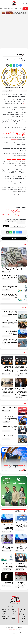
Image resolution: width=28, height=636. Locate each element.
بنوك (25, 244)
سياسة (22, 612)
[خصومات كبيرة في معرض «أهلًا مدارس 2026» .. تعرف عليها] (22, 411)
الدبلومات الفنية (15, 219)
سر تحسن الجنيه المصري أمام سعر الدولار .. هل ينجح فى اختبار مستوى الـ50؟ (14, 269)
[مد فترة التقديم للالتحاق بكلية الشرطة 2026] (22, 439)
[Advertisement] (14, 33)
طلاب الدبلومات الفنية (20, 221)
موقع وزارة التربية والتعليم (10, 221)
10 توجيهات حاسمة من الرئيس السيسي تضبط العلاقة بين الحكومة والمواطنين (10, 418)
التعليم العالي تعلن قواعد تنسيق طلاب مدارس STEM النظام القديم (12, 211)
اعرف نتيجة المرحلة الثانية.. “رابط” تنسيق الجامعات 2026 (12, 215)
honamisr (23, 91)
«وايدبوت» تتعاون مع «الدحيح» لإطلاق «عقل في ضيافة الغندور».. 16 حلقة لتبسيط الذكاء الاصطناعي (7, 547)
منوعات (22, 621)
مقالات (5, 612)
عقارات (24, 353)
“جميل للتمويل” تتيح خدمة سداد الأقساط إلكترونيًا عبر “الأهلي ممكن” (9, 295)
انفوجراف (4, 609)
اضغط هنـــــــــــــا (14, 139)
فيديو (13, 618)
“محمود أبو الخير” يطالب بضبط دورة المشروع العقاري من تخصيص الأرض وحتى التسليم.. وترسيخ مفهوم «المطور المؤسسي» (21, 391)
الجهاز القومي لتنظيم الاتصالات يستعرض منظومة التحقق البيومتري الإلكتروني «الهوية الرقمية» (9, 332)
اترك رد (14, 238)
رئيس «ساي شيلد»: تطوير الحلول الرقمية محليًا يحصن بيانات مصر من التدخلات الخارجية (21, 547)
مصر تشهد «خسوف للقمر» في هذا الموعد (8, 583)
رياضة (13, 609)
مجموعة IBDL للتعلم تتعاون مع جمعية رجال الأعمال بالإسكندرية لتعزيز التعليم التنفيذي (10, 427)
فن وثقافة (13, 612)
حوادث (13, 614)
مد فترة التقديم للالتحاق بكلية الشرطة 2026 (10, 436)
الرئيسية (22, 51)
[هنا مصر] (14, 3)
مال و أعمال (22, 614)
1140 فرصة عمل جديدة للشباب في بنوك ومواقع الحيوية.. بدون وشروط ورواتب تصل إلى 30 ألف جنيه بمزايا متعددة (21, 525)
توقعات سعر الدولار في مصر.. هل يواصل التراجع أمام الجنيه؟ (9, 276)
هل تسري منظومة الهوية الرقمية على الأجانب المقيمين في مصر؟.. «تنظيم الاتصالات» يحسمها (9, 323)
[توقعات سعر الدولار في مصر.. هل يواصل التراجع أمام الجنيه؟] (22, 279)
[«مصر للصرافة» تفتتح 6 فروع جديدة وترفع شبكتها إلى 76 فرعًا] (21, 576)
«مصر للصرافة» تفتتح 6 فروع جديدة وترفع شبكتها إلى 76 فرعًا (21, 584)
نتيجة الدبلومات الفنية (20, 223)
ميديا (22, 618)
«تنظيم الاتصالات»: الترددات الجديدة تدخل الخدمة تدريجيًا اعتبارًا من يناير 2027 (10, 312)
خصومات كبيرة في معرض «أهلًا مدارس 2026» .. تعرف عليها (10, 408)
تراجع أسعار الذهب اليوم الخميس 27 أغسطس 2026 (15, 8)
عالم (13, 616)
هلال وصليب (4, 618)
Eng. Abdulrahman (11, 629)
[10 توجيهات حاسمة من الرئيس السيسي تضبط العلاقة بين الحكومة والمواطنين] (22, 420)
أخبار (25, 404)
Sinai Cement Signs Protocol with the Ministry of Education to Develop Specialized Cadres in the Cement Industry (7, 391)
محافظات (4, 616)
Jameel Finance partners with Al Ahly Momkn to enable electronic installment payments (10, 286)
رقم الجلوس (9, 219)
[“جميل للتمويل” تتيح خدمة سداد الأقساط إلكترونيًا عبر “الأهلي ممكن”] (22, 298)
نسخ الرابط (6, 226)
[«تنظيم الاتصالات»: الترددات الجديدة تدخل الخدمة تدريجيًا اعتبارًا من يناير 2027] (22, 315)
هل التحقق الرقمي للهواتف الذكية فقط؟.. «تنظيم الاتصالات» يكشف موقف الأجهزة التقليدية (9, 341)
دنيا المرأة (4, 614)
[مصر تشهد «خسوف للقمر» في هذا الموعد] (7, 576)
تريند (22, 616)
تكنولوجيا (23, 307)
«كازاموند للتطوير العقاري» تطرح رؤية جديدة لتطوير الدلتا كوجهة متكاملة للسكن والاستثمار (8, 369)
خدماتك (18, 51)
